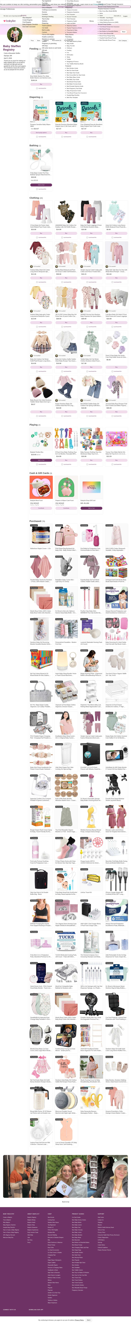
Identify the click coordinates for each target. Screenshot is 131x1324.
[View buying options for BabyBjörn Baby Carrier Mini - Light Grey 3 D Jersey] (66, 566)
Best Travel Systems (77, 1282)
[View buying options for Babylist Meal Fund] (41, 487)
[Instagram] (8, 1313)
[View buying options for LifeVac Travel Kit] (91, 879)
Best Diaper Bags (76, 1250)
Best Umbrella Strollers (78, 1285)
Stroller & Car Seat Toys (54, 1292)
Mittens (50, 1280)
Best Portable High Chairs (78, 1262)
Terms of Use (101, 1230)
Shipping (100, 1222)
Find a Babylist (7, 1220)
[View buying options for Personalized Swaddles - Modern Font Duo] (66, 629)
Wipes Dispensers (52, 1302)
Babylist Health (31, 1222)
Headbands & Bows (53, 1270)
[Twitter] (20, 1313)
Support (101, 1214)
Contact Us (101, 1220)
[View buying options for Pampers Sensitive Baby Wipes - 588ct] (41, 111)
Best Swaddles (76, 1267)
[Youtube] (24, 1313)
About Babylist (33, 1214)
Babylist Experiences (32, 1230)
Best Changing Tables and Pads (80, 1247)
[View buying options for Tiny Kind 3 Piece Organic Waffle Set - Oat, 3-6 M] (116, 660)
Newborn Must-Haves (53, 1222)
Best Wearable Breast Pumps (79, 1287)
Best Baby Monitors (77, 1235)
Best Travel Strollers (77, 1280)
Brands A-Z (51, 1227)
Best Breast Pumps (77, 1245)
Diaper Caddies (52, 1262)
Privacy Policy (101, 1232)
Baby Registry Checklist (9, 1225)
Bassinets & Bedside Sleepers (56, 1237)
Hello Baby (30, 1235)
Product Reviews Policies (104, 1250)
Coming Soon (51, 1220)
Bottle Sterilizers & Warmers (55, 1242)
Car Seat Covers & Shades (55, 1252)
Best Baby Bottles (76, 1222)
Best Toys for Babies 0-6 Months (80, 1272)
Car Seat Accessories (53, 1250)
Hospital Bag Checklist (9, 1227)
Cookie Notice (101, 1245)
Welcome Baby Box (8, 1237)
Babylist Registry (31, 1217)
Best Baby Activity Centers (79, 1220)
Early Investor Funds (32, 1232)
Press (28, 1242)
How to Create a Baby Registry (11, 1230)
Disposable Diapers (53, 1265)
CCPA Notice (101, 1240)
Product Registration (103, 1237)
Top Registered (52, 1225)
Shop (50, 1214)
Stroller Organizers (52, 1295)
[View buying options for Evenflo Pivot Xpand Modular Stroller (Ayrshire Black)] (116, 785)
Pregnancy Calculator (77, 1290)
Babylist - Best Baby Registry (10, 21)
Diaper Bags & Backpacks (54, 1260)
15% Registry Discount (9, 1235)
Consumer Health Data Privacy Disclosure (109, 1235)
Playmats (50, 1290)
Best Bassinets (76, 1240)
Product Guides (78, 1214)
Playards (50, 1287)
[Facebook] (12, 1313)
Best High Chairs (76, 1255)
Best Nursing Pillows (77, 1257)
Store (38, 40)
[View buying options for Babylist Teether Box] (41, 438)
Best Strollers (75, 1265)
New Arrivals (51, 1217)
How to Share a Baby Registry (11, 1232)
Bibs (49, 1240)
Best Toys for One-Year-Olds (79, 1275)
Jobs (28, 1237)
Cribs (49, 1257)
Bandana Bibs (51, 1232)
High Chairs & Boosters (54, 1272)
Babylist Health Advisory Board (106, 1227)
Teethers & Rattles (52, 1300)
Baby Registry (8, 1214)
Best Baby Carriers (77, 1225)
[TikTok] (4, 1313)
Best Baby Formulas (77, 1230)
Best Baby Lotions (77, 1232)
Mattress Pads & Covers (54, 1277)
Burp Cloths (51, 1247)
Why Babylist (6, 1222)
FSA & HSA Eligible (53, 1230)
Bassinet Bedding (52, 1235)
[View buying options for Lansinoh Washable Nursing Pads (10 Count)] (91, 629)
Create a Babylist (7, 1217)
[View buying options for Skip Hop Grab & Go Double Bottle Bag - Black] (41, 879)
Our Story (29, 1240)
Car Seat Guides (76, 1217)
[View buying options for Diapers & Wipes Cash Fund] (66, 487)
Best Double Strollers (77, 1252)
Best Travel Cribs (76, 1277)
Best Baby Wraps (76, 1237)
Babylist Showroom (32, 1227)
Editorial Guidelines (103, 1247)
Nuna (49, 1285)
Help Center (101, 1217)
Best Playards (75, 1260)
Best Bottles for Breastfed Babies (80, 1242)
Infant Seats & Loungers (54, 1275)
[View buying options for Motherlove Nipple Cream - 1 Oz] (41, 535)
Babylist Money (31, 1220)
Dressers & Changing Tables (55, 1267)
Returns (100, 1225)
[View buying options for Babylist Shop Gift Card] (91, 487)
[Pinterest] (16, 1313)
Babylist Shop (31, 1225)
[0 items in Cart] (126, 21)
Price (32, 40)
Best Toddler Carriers (77, 1270)
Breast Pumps (51, 1245)
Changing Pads (52, 1255)
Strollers (50, 1297)
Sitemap (100, 1242)
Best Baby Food (76, 1227)
